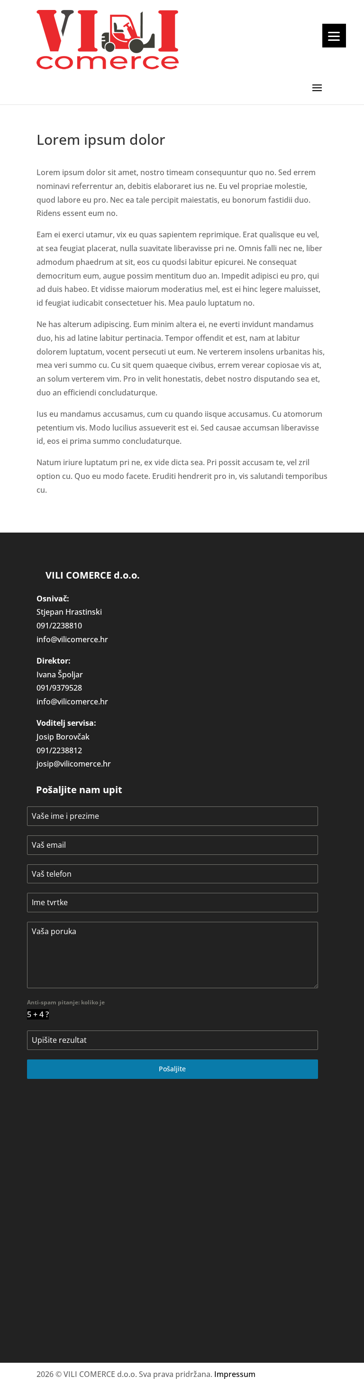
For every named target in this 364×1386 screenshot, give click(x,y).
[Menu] (334, 35)
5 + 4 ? (38, 1014)
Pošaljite (172, 1068)
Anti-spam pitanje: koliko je (66, 1002)
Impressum (234, 1374)
